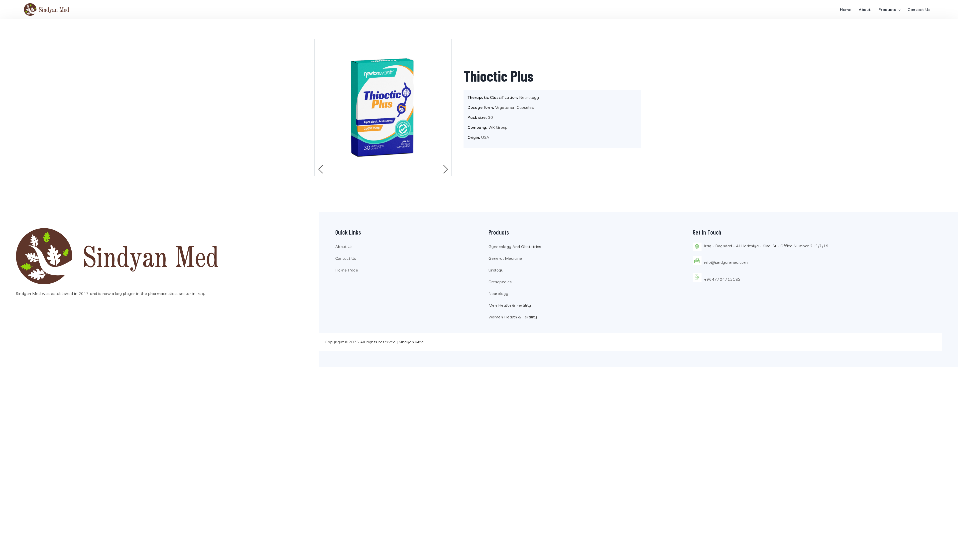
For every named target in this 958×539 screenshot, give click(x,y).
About (865, 9)
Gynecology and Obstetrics (514, 246)
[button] (445, 169)
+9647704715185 (722, 279)
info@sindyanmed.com (726, 262)
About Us (344, 246)
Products (888, 9)
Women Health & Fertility (512, 316)
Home (845, 9)
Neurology (498, 293)
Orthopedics (500, 281)
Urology (496, 270)
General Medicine (505, 258)
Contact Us (919, 9)
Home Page (346, 270)
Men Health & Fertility (509, 305)
